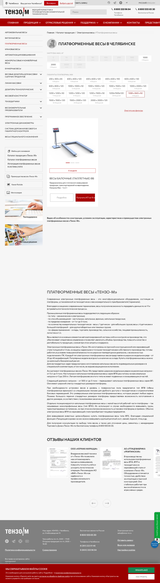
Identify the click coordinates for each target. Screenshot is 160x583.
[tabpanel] (73, 143)
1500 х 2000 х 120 (78, 101)
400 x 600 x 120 (93, 80)
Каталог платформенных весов (22, 159)
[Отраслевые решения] (24, 234)
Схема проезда (49, 550)
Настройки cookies (126, 550)
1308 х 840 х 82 (136, 93)
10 (66, 58)
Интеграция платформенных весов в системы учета (24, 165)
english (151, 3)
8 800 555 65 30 (146, 9)
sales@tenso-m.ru (125, 533)
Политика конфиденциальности (20, 550)
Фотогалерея (16, 193)
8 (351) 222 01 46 (88, 545)
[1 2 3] (73, 144)
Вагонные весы (12, 38)
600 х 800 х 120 (56, 87)
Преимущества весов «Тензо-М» (24, 176)
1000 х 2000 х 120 (138, 87)
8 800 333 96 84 (122, 9)
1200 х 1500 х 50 (96, 94)
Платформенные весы (16, 44)
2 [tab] (72, 164)
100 (106, 58)
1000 (145, 58)
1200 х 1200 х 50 (56, 94)
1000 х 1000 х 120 (96, 87)
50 (92, 58)
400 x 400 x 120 (74, 80)
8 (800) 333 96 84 (88, 550)
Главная (50, 32)
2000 (53, 65)
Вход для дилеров (126, 545)
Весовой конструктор (16, 96)
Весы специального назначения (21, 137)
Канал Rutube (17, 184)
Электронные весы (86, 32)
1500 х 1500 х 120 (57, 101)
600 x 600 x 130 (131, 80)
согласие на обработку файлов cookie (54, 576)
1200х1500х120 (116, 94)
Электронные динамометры (19, 123)
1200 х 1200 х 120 (77, 94)
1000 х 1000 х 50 (76, 87)
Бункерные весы (13, 69)
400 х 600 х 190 (112, 80)
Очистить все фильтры (133, 110)
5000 (79, 65)
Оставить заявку (79, 2)
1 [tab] (68, 164)
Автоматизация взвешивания (20, 55)
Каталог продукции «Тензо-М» (22, 155)
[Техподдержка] (24, 210)
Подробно (62, 197)
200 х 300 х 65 (55, 80)
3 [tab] (77, 164)
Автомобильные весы (16, 32)
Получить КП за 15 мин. (85, 197)
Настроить (141, 577)
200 (119, 58)
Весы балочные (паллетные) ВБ (72, 178)
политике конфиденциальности (68, 573)
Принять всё (141, 570)
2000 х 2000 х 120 (99, 101)
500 (132, 58)
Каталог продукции (65, 32)
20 (79, 58)
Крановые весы (12, 49)
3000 (66, 65)
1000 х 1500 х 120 (117, 87)
